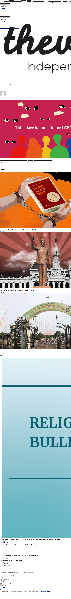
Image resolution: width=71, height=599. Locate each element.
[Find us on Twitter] (0, 10)
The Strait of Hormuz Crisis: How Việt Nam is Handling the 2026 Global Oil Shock (20, 544)
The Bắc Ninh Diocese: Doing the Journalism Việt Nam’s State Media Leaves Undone (19, 350)
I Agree (49, 591)
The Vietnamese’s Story (6, 579)
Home (1, 90)
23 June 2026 (2, 352)
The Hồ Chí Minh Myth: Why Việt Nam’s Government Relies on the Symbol (17, 290)
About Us (3, 15)
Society (3, 12)
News (3, 5)
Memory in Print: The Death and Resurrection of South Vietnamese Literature (20, 555)
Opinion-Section (5, 11)
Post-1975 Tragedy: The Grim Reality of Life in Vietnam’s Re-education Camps (20, 550)
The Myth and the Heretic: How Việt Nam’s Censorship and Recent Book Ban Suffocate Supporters (22, 229)
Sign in (3, 581)
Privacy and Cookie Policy (42, 591)
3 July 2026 (2, 292)
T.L (1, 162)
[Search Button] (10, 84)
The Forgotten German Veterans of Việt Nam (12, 560)
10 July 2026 (2, 231)
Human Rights (4, 10)
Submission (4, 580)
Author (3, 90)
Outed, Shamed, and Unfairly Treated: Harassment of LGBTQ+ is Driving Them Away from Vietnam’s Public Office (26, 160)
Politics (3, 9)
